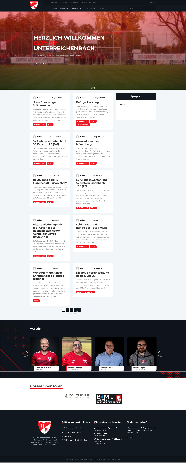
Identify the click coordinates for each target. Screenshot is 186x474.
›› (79, 310)
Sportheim (64, 8)
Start (50, 124)
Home (55, 8)
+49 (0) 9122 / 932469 (71, 2)
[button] (92, 88)
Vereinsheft (89, 292)
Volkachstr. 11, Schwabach (90, 2)
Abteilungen (76, 8)
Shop (102, 8)
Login (118, 459)
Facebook (141, 430)
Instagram (144, 428)
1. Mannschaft (39, 124)
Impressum (152, 2)
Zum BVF (130, 437)
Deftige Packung (100, 433)
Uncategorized (83, 124)
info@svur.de (57, 2)
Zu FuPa (129, 439)
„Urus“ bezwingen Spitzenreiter (106, 428)
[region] (93, 50)
